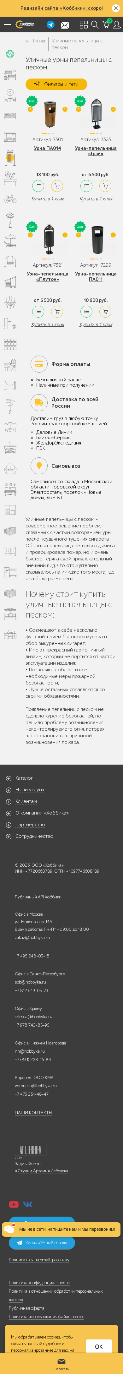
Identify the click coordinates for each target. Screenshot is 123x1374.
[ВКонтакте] (28, 1206)
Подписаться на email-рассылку (39, 1259)
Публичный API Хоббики (38, 897)
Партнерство (30, 824)
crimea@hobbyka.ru (33, 1016)
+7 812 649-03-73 (31, 990)
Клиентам (26, 801)
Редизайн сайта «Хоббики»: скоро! (61, 8)
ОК (99, 1347)
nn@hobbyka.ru (30, 1051)
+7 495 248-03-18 (32, 956)
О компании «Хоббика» (42, 813)
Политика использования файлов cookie (46, 1316)
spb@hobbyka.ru (30, 982)
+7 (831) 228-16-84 (33, 1059)
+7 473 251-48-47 (32, 1094)
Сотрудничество (34, 836)
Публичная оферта (26, 1308)
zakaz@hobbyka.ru (32, 937)
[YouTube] (14, 1206)
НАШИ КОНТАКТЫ (33, 1112)
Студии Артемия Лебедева (43, 1171)
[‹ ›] (47, 116)
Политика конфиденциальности (39, 1282)
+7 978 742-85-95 (32, 1025)
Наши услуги (29, 790)
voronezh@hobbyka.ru (36, 1085)
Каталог (24, 778)
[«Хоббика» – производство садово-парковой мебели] (24, 24)
